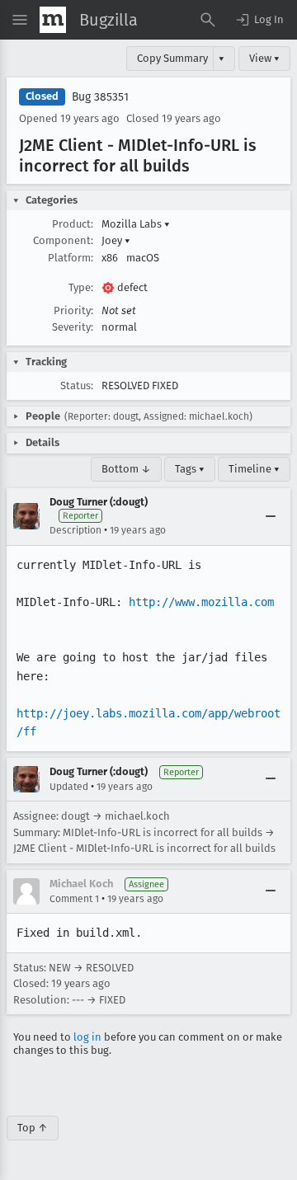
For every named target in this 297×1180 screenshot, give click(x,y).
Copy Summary (172, 58)
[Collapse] (270, 516)
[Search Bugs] (208, 20)
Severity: (72, 327)
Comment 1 (74, 899)
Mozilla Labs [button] (135, 224)
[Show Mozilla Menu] (53, 20)
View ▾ (264, 58)
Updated (69, 786)
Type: (80, 287)
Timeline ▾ (254, 469)
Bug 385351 (100, 97)
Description (75, 530)
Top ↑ (32, 1127)
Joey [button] (115, 240)
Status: (76, 385)
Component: (63, 240)
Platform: (70, 258)
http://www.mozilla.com (201, 602)
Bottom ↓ (126, 469)
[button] (259, 20)
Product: (72, 224)
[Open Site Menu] (20, 20)
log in (87, 1037)
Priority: (73, 310)
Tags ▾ (190, 469)
